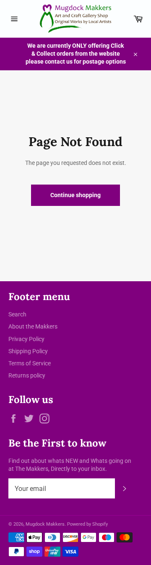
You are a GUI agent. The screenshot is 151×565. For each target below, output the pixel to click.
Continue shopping (75, 195)
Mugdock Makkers (45, 524)
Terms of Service (29, 363)
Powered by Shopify (87, 524)
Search (17, 314)
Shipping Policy (28, 351)
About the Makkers (32, 326)
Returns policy (26, 375)
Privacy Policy (26, 339)
